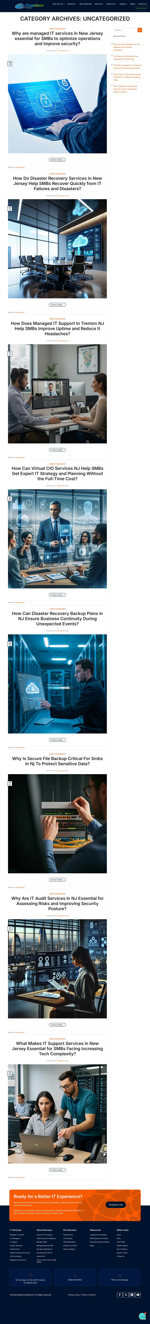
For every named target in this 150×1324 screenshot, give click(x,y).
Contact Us (142, 4)
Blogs (133, 4)
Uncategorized (57, 29)
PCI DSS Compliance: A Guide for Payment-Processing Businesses (128, 66)
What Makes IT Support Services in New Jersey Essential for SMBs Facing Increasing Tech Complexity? (57, 1048)
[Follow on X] (126, 1295)
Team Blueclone (63, 50)
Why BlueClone (86, 4)
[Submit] (140, 30)
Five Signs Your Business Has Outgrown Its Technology (126, 57)
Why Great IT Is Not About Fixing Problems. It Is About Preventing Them (127, 77)
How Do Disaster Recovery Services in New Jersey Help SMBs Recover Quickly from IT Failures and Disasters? (57, 183)
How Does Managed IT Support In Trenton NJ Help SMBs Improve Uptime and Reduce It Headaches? (57, 328)
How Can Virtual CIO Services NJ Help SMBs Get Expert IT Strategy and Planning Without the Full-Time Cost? (57, 473)
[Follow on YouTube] (138, 1295)
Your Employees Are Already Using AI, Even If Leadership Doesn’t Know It (125, 89)
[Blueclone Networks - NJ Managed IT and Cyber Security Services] (29, 6)
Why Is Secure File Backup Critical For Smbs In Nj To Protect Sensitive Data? (57, 761)
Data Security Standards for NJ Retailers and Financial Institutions (126, 47)
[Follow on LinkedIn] (132, 1295)
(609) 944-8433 (75, 1280)
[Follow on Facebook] (120, 1295)
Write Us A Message (119, 1280)
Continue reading (57, 160)
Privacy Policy (74, 1295)
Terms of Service (89, 1295)
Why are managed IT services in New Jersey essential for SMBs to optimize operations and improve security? (57, 38)
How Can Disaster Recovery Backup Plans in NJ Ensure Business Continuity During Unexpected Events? (57, 618)
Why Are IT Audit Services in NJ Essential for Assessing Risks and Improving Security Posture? (57, 903)
